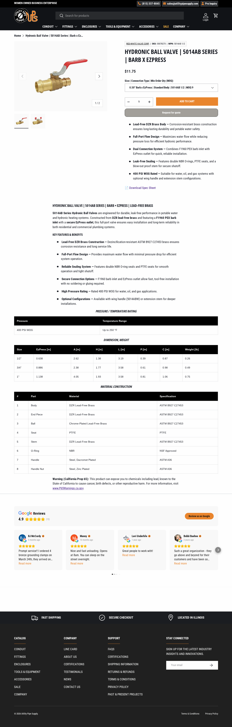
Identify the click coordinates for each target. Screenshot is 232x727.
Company (179, 26)
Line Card (70, 649)
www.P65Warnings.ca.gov (68, 488)
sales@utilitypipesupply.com (182, 3)
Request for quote (171, 112)
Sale (166, 26)
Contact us (72, 687)
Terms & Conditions (122, 679)
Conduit (47, 26)
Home (17, 35)
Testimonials (73, 672)
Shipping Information (123, 664)
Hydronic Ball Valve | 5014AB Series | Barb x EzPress (54, 35)
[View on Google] (22, 538)
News (67, 679)
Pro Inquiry (211, 3)
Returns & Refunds (121, 672)
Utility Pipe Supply (29, 713)
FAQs (111, 649)
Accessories (146, 26)
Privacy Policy (118, 687)
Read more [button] (25, 563)
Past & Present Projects (125, 694)
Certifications (74, 664)
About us (70, 657)
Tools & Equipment (118, 26)
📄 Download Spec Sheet (140, 188)
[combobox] (119, 16)
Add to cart (187, 101)
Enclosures (89, 26)
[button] (14, 550)
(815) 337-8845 (151, 3)
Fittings (67, 26)
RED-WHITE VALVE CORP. (137, 43)
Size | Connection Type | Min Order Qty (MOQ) (149, 80)
